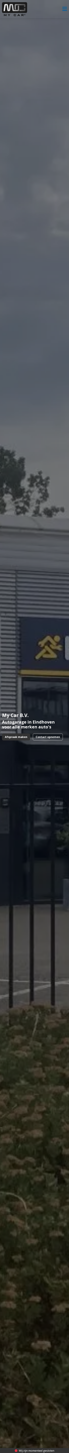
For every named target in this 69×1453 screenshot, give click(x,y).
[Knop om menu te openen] (64, 9)
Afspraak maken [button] (16, 737)
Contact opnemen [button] (48, 737)
